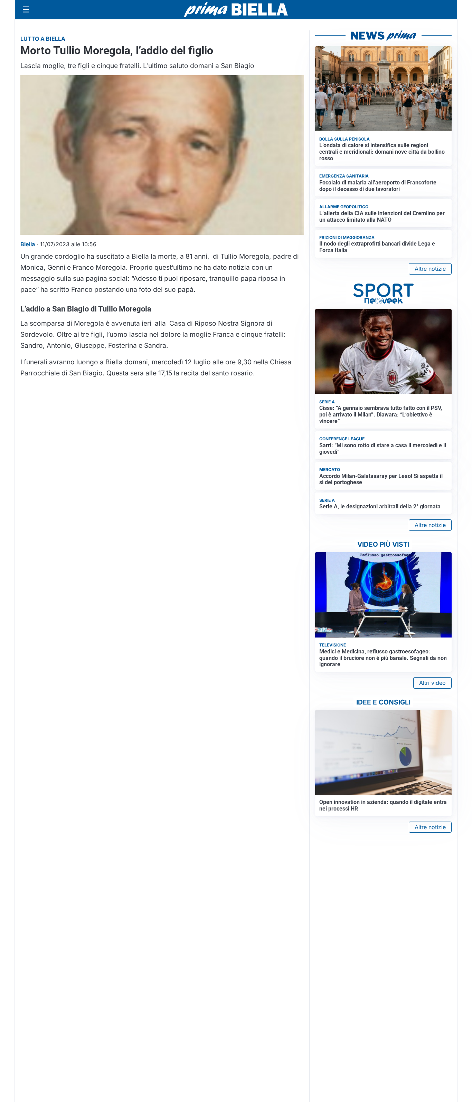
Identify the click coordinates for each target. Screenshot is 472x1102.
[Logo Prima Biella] (236, 9)
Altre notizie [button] (430, 268)
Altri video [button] (432, 682)
